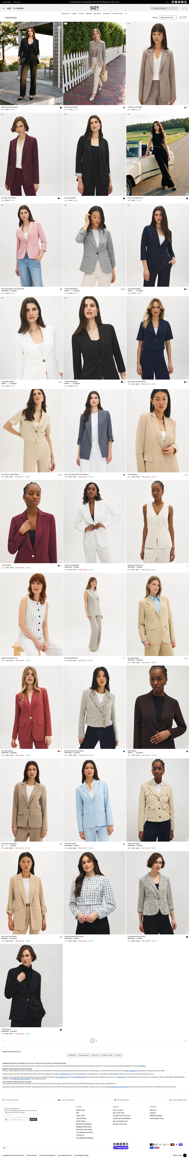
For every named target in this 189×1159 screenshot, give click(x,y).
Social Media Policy (81, 1155)
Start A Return (81, 1118)
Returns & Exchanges (84, 1124)
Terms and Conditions (47, 1155)
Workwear (89, 13)
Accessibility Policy (157, 1118)
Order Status (81, 1121)
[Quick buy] (61, 103)
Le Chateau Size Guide (84, 1132)
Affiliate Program (156, 1116)
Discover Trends (117, 13)
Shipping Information (84, 1127)
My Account (80, 1110)
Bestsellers (97, 13)
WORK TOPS (95, 1055)
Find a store (16, 2)
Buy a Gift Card (118, 1113)
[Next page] (185, 1040)
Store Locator (118, 1110)
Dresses (81, 13)
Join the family (6, 2)
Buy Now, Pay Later (120, 1124)
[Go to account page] (183, 8)
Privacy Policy (31, 1155)
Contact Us (80, 1135)
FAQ (77, 1113)
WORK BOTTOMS (107, 1055)
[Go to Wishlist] (180, 8)
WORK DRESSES (83, 1055)
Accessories (106, 13)
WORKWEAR (72, 1055)
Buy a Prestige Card (120, 1121)
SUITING (118, 1055)
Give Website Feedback (84, 1138)
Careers (153, 1113)
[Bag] (186, 8)
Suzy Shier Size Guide (84, 1129)
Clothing (73, 13)
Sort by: (155, 17)
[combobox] (164, 8)
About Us (153, 1110)
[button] (164, 8)
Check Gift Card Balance (122, 1118)
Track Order (80, 1116)
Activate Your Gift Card (121, 1116)
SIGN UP (33, 1119)
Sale (126, 13)
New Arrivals (65, 13)
